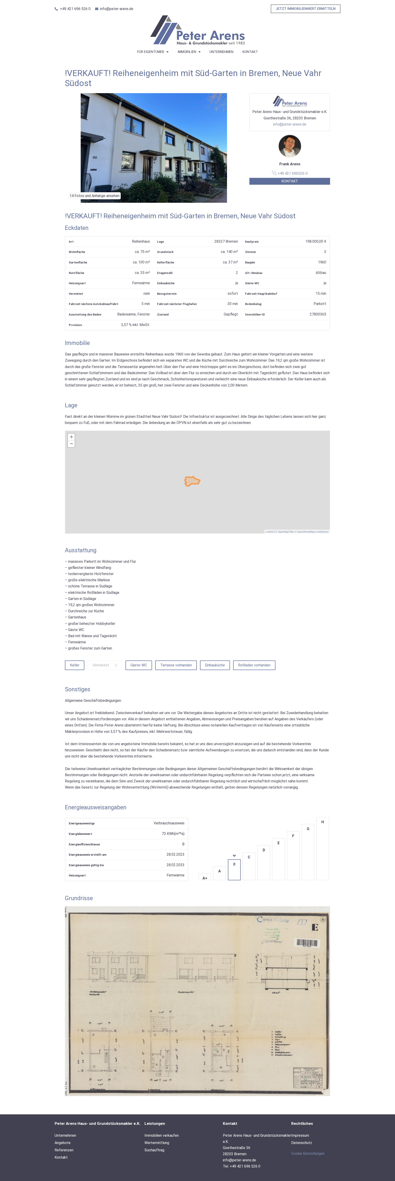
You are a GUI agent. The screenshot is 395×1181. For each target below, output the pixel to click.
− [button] (71, 444)
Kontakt (250, 52)
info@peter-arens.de (289, 124)
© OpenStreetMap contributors (312, 531)
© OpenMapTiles (284, 531)
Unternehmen (221, 52)
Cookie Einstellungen (308, 1153)
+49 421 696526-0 (292, 173)
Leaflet (269, 531)
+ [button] (71, 437)
